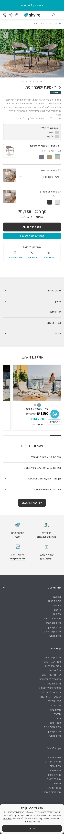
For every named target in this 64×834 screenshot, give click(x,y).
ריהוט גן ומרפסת (53, 657)
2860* (18, 536)
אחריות (57, 783)
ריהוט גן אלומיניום (52, 631)
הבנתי (32, 828)
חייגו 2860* (49, 257)
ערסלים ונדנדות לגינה (50, 696)
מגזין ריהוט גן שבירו (52, 618)
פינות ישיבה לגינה (52, 661)
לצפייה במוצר (37, 424)
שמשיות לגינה (54, 700)
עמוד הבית (57, 23)
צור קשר (57, 605)
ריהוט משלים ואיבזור (51, 692)
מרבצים (57, 714)
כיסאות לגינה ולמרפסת (50, 679)
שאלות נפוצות (54, 757)
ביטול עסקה (55, 766)
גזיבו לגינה (56, 705)
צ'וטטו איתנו (32, 257)
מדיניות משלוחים (53, 761)
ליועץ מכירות (55, 421)
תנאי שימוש (55, 770)
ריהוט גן (57, 614)
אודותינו (57, 596)
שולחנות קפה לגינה (51, 674)
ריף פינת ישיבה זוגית (37, 409)
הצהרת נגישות (54, 779)
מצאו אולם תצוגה (15, 257)
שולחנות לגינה (54, 670)
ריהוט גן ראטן (54, 627)
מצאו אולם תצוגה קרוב (46, 536)
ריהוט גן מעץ (55, 635)
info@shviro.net (17, 558)
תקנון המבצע (54, 787)
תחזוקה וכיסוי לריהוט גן (50, 687)
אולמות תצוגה (54, 601)
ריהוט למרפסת (54, 683)
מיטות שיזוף (55, 709)
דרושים (57, 609)
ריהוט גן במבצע (53, 622)
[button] (5, 35)
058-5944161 (46, 558)
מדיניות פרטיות (54, 774)
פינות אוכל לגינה (53, 666)
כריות (58, 718)
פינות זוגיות (55, 722)
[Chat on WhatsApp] (54, 414)
